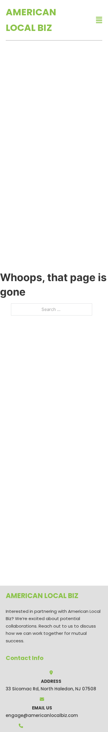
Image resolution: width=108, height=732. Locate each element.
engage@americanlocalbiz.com (42, 715)
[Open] (99, 20)
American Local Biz (31, 19)
